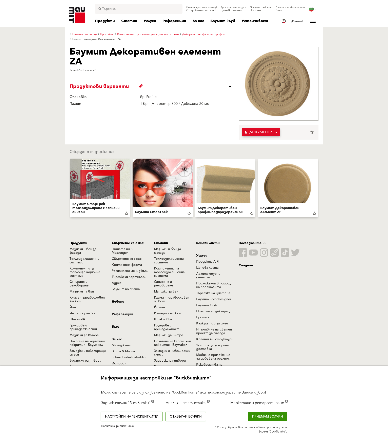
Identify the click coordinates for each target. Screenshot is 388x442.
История (119, 363)
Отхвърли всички (186, 416)
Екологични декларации (214, 311)
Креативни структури (214, 339)
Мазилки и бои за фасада (83, 251)
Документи (258, 132)
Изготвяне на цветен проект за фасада (214, 331)
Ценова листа (207, 267)
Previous (68, 188)
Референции (122, 314)
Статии (161, 243)
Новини (118, 301)
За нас (117, 339)
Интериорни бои (83, 313)
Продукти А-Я (207, 261)
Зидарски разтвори (85, 360)
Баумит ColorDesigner (213, 299)
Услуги (201, 255)
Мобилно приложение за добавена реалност (214, 356)
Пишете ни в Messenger (122, 251)
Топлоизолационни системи (84, 260)
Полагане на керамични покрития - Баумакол (88, 343)
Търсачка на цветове (213, 293)
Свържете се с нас (126, 259)
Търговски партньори (129, 277)
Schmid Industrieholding (130, 357)
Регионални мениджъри (130, 271)
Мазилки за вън (82, 291)
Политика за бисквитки (118, 426)
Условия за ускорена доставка (212, 347)
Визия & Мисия (123, 351)
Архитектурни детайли (208, 275)
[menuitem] (202, 9)
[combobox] (138, 9)
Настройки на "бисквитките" (131, 416)
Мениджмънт (122, 345)
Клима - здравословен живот (87, 299)
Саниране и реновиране (79, 283)
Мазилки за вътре (84, 335)
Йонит (75, 307)
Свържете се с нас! (128, 243)
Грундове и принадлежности (83, 327)
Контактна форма (127, 265)
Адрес (116, 283)
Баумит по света (126, 289)
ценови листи (208, 243)
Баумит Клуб (206, 305)
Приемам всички (267, 416)
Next (319, 188)
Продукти (78, 243)
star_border (311, 132)
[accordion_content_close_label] (153, 86)
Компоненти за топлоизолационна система (85, 272)
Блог (115, 326)
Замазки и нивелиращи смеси (88, 352)
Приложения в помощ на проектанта (213, 285)
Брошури (203, 317)
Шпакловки (78, 319)
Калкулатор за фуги (212, 323)
